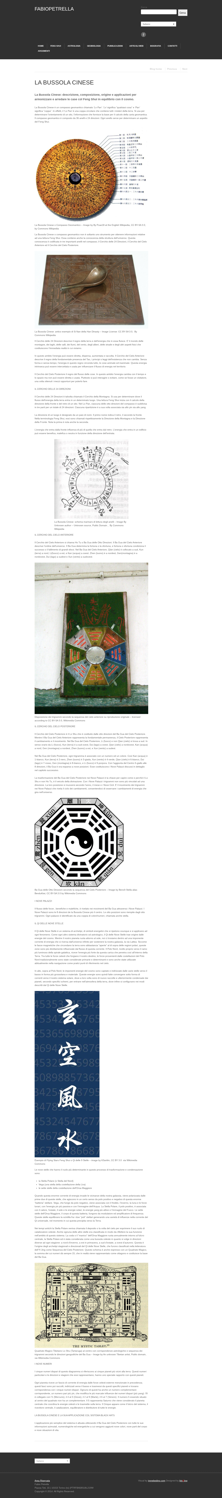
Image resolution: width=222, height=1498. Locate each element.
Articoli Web (136, 46)
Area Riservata (42, 1480)
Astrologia (74, 46)
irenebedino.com (156, 1480)
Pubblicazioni (115, 46)
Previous (172, 69)
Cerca (144, 7)
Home (41, 46)
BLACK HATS (108, 1415)
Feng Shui (55, 46)
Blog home (156, 69)
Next (184, 69)
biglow (183, 1480)
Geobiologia (94, 46)
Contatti (172, 46)
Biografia (155, 46)
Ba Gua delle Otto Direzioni (98, 542)
